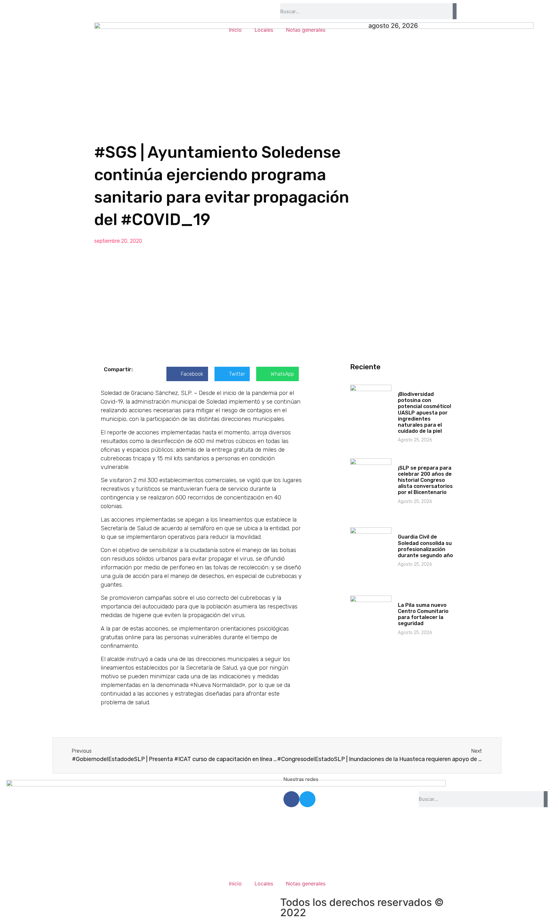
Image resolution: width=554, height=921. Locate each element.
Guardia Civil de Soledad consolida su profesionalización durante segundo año (425, 546)
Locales (264, 30)
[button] (187, 374)
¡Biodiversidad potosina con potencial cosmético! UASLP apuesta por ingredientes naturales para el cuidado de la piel (424, 412)
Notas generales (305, 30)
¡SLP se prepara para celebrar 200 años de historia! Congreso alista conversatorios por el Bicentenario (425, 480)
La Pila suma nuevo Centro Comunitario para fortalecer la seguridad (423, 614)
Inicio (235, 30)
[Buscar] (455, 11)
